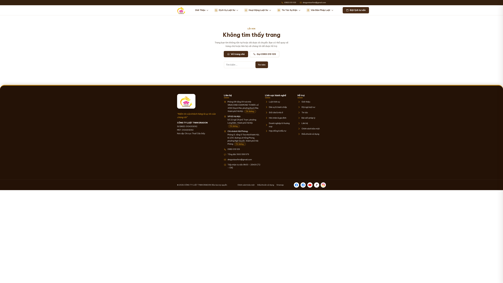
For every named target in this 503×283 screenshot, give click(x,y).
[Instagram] (323, 185)
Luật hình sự (274, 101)
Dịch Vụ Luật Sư (227, 10)
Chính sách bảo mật (311, 128)
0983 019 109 (234, 149)
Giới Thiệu (200, 10)
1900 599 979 (242, 154)
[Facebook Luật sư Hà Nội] (303, 185)
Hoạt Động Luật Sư (258, 10)
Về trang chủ (238, 54)
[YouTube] (310, 185)
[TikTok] (316, 185)
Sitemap (280, 185)
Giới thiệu (306, 101)
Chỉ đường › (250, 111)
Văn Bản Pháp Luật (320, 10)
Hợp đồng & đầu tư (277, 131)
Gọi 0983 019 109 (266, 54)
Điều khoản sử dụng (310, 134)
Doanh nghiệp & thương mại (279, 125)
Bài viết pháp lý (308, 118)
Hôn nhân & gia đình (277, 118)
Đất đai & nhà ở (276, 112)
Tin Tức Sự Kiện (289, 10)
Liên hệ (305, 123)
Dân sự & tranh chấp (278, 107)
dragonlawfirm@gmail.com (240, 159)
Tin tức (305, 112)
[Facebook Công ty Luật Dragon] (296, 185)
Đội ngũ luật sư (308, 107)
